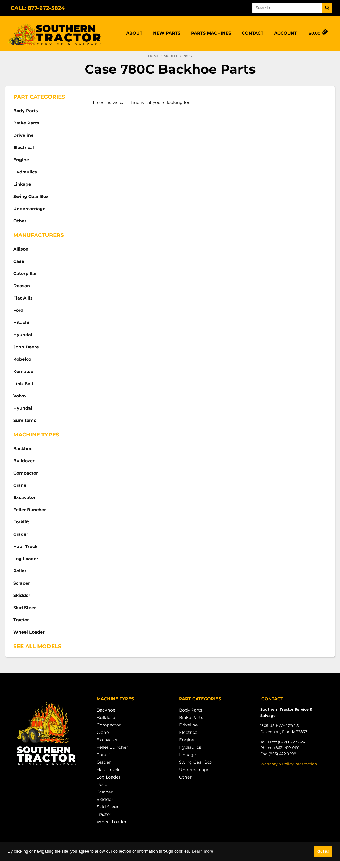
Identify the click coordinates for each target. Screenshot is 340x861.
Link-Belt (23, 383)
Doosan (21, 285)
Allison (20, 249)
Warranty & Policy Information (288, 764)
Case (18, 261)
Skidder (21, 595)
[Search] (327, 8)
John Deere (26, 347)
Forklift (21, 522)
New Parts (166, 33)
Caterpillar (25, 273)
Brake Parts (26, 123)
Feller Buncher (29, 509)
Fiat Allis (23, 298)
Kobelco (22, 359)
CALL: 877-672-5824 (38, 8)
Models (171, 56)
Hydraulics (25, 171)
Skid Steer (24, 607)
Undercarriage (29, 208)
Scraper (21, 583)
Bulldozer (24, 460)
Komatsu (23, 371)
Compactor (25, 473)
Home (153, 56)
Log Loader (25, 558)
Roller (19, 570)
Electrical (23, 147)
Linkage (22, 184)
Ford (18, 310)
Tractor (21, 619)
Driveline (23, 135)
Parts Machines (211, 33)
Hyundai (22, 334)
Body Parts (25, 110)
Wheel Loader (29, 632)
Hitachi (21, 322)
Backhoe (22, 448)
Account (285, 33)
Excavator (24, 497)
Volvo (19, 395)
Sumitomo (24, 420)
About (134, 33)
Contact (253, 33)
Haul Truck (25, 546)
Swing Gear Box (31, 196)
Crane (19, 485)
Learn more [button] (202, 851)
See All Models (37, 646)
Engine (21, 159)
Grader (20, 534)
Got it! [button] (323, 851)
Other (19, 220)
